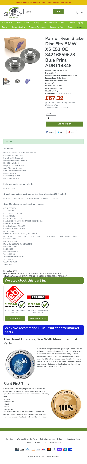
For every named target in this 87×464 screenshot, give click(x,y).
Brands (71, 27)
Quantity (49, 113)
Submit (58, 12)
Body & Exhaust (23, 23)
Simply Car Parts (38, 456)
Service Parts (7, 23)
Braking (36, 23)
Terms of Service (41, 442)
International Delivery (74, 439)
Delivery (60, 439)
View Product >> (15, 319)
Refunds (29, 442)
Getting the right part (47, 439)
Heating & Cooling (18, 27)
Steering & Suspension (37, 27)
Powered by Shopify (52, 456)
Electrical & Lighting (76, 23)
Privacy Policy (55, 442)
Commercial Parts (57, 27)
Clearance (81, 27)
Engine (5, 27)
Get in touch (9, 439)
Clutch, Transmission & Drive (54, 23)
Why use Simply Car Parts (27, 439)
